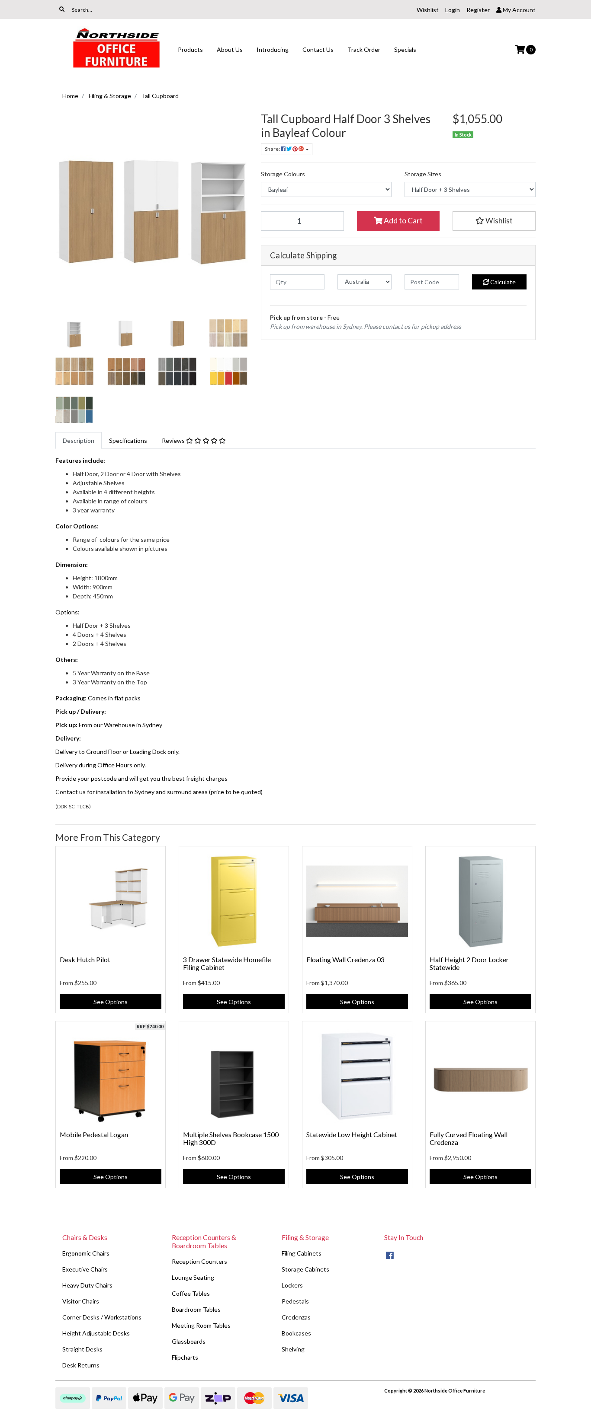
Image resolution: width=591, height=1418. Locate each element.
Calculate (502, 282)
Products (190, 49)
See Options (110, 1001)
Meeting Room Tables (201, 1325)
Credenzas (296, 1317)
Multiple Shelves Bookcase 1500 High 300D (231, 1138)
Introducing (273, 49)
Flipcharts (185, 1357)
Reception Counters (199, 1261)
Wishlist (428, 9)
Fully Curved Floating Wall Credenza (468, 1138)
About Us (230, 49)
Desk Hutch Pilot (85, 959)
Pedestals (295, 1301)
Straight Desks (82, 1349)
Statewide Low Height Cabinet (351, 1134)
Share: (273, 149)
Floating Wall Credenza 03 (345, 959)
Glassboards (189, 1341)
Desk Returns (81, 1365)
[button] (494, 220)
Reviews (174, 440)
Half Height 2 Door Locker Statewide (469, 963)
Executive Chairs (85, 1269)
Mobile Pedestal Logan (94, 1134)
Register (478, 9)
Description (78, 440)
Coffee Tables (191, 1293)
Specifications (128, 440)
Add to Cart (402, 220)
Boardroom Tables (196, 1309)
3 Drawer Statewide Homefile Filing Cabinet (227, 963)
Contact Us (318, 49)
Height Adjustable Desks (96, 1333)
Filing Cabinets (301, 1253)
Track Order (363, 49)
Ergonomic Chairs (85, 1253)
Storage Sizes (423, 174)
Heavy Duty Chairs (87, 1285)
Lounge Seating (193, 1277)
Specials (405, 49)
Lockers (292, 1285)
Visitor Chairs (80, 1301)
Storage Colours (283, 174)
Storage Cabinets (305, 1269)
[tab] (78, 440)
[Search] (61, 9)
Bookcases (296, 1333)
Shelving (293, 1349)
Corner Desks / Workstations (101, 1317)
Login (452, 9)
